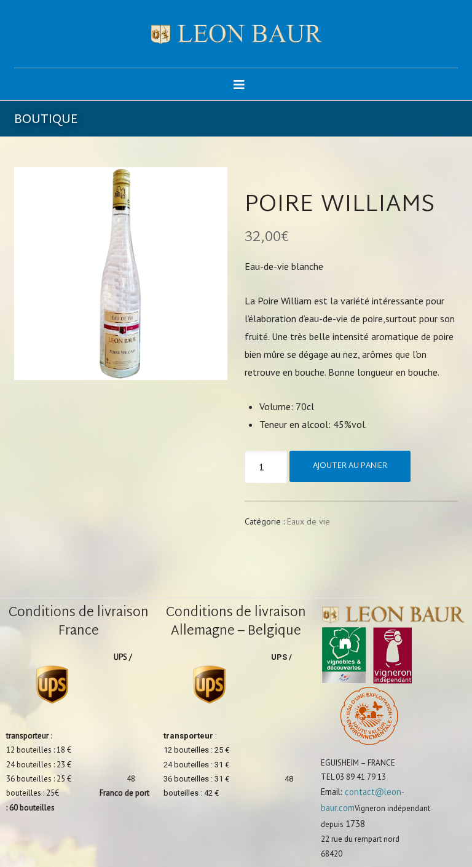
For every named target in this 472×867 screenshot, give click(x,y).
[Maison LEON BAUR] (236, 34)
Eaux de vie (308, 521)
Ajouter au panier (350, 466)
